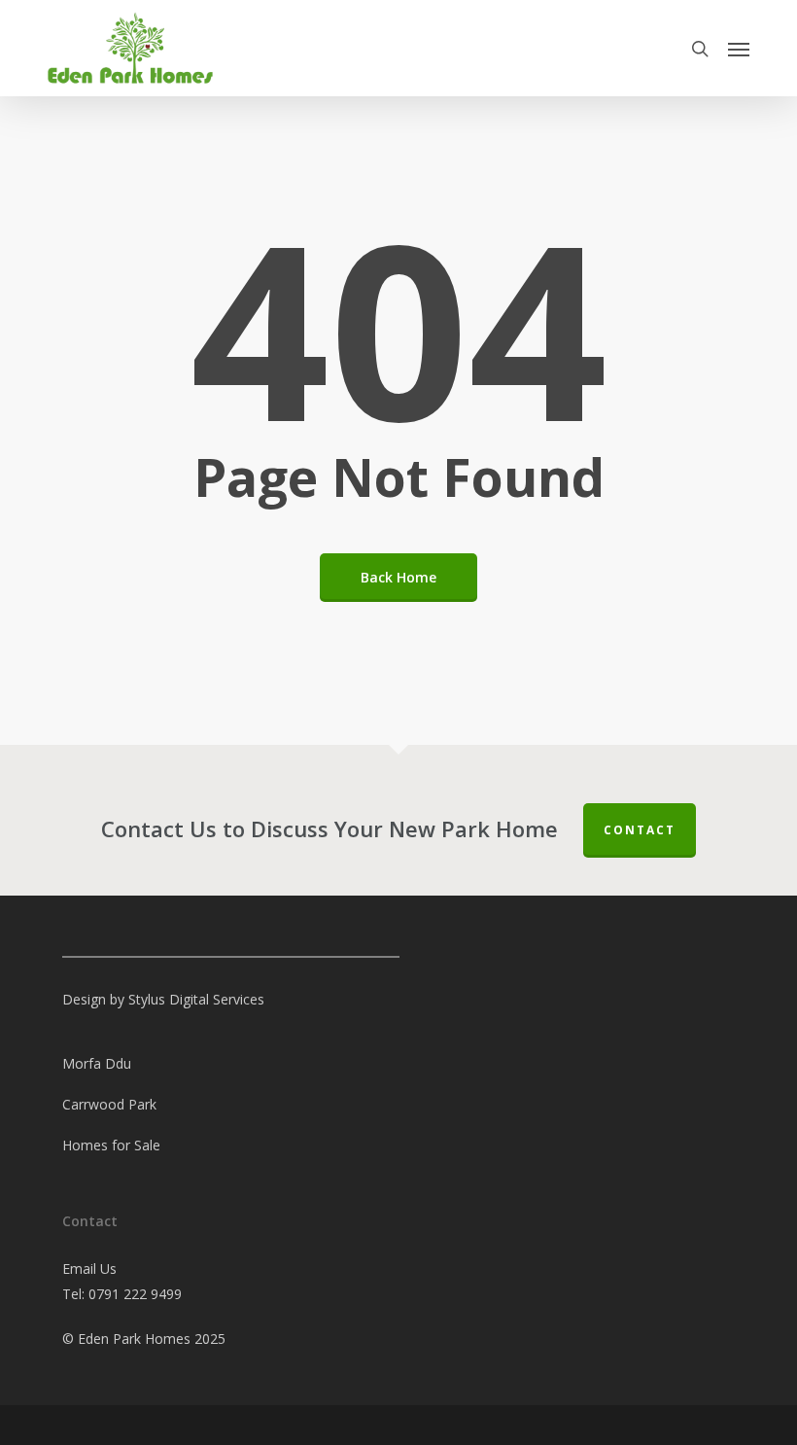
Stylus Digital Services (196, 999)
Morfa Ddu (96, 1063)
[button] (738, 48)
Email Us (89, 1268)
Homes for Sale (111, 1145)
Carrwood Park (109, 1104)
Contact (640, 830)
